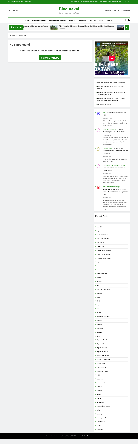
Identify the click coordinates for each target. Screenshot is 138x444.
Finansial (99, 281)
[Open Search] (125, 20)
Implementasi (101, 305)
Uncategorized (101, 418)
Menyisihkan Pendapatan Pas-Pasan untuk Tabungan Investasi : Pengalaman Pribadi (115, 191)
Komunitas (100, 328)
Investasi (99, 324)
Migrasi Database (102, 344)
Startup (99, 398)
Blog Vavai (69, 8)
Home (27, 20)
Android (99, 227)
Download (100, 266)
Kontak (109, 20)
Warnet (99, 426)
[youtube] (16, 11)
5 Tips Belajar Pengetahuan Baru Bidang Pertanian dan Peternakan (115, 150)
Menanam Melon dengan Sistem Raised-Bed (111, 83)
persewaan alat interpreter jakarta (114, 165)
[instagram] (11, 11)
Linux (98, 336)
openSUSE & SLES (102, 371)
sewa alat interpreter (109, 129)
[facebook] (9, 11)
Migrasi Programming (103, 359)
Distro (98, 262)
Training (99, 414)
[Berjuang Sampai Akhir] (110, 28)
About (102, 20)
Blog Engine (100, 242)
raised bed (100, 379)
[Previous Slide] (125, 2)
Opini (98, 375)
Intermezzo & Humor (103, 316)
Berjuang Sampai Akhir (123, 26)
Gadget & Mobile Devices (104, 289)
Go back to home (50, 58)
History (99, 297)
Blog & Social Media (103, 238)
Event (98, 270)
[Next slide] (128, 2)
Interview (99, 320)
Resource (100, 391)
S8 (104, 112)
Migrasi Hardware (102, 352)
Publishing (82, 20)
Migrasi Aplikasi (102, 340)
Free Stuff (93, 20)
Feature (99, 278)
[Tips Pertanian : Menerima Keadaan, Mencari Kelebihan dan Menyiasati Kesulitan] (43, 28)
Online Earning (101, 367)
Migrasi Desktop (102, 348)
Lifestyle (72, 20)
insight (99, 313)
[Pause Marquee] (127, 27)
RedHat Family (101, 383)
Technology (100, 402)
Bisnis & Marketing (39, 20)
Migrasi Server (101, 363)
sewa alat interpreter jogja (111, 187)
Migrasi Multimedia (103, 355)
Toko (98, 410)
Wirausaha (100, 429)
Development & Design (104, 258)
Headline (99, 293)
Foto (98, 285)
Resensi (99, 387)
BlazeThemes (88, 436)
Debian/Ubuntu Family (103, 254)
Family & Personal (102, 274)
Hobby (99, 301)
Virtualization (101, 422)
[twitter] (14, 11)
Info (98, 309)
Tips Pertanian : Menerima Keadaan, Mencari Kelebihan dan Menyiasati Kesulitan (95, 2)
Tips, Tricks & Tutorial (103, 406)
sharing (99, 394)
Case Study (100, 246)
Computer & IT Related (57, 20)
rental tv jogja (107, 148)
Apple (98, 231)
